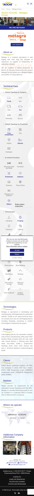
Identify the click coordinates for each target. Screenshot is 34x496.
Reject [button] (17, 254)
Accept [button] (17, 250)
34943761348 (12, 463)
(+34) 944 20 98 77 (20, 471)
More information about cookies (16, 246)
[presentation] (1, 447)
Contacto (17, 477)
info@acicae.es (8, 471)
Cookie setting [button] (17, 257)
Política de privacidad (17, 484)
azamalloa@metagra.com (18, 464)
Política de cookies (17, 481)
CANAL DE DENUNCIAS (17, 479)
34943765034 (23, 463)
